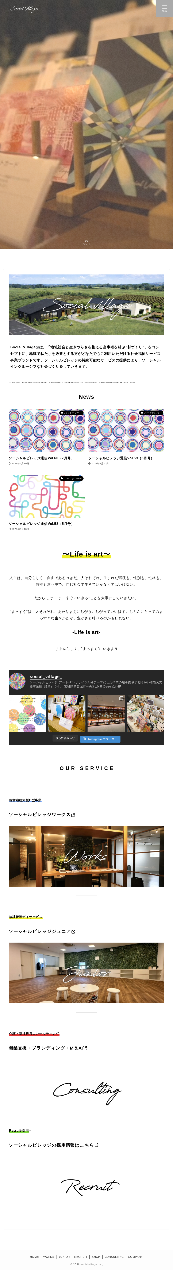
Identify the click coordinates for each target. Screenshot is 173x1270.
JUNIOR (64, 1256)
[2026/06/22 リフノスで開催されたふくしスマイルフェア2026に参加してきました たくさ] (66, 713)
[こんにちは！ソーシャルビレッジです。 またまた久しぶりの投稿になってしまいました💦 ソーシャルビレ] (27, 713)
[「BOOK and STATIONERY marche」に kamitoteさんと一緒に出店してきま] (145, 713)
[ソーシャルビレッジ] (23, 8)
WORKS (48, 1256)
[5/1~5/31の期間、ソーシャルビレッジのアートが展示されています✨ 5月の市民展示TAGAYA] (106, 713)
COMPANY (135, 1256)
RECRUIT (81, 1256)
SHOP (96, 1256)
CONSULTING (114, 1256)
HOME (34, 1256)
